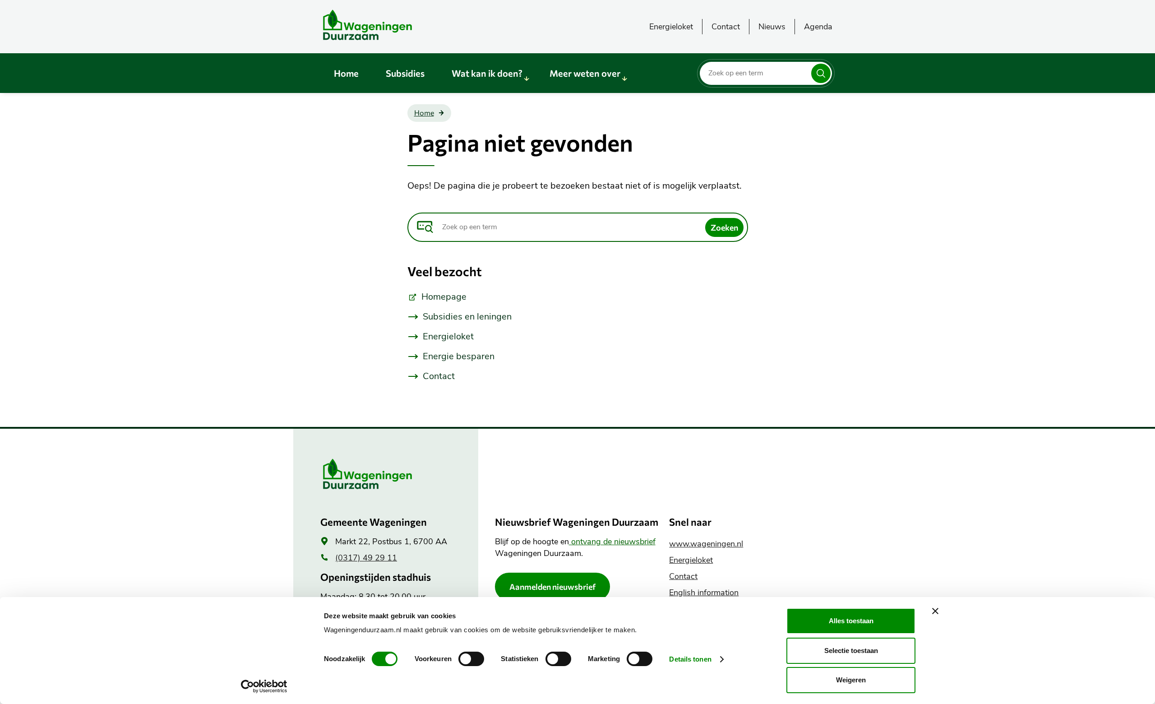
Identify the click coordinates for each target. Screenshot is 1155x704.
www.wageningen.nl (706, 543)
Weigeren (851, 680)
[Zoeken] (821, 73)
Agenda (818, 26)
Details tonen (690, 659)
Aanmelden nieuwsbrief (552, 587)
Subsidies (405, 73)
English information (704, 592)
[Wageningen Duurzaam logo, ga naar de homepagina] (388, 25)
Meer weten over (585, 73)
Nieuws (771, 26)
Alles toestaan (851, 621)
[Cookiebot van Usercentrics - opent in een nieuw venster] (264, 686)
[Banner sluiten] (935, 611)
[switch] (471, 659)
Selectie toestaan (851, 650)
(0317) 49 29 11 (366, 557)
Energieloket (671, 26)
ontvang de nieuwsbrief (612, 541)
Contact (725, 26)
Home (346, 73)
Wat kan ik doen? (487, 73)
